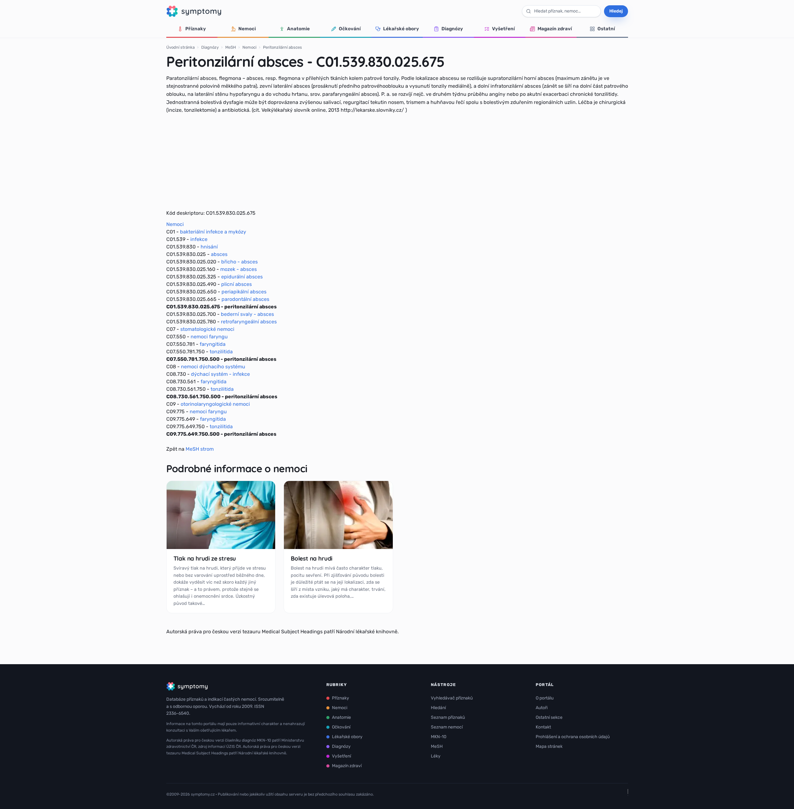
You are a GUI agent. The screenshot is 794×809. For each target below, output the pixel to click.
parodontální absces (245, 299)
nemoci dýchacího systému (213, 367)
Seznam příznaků (448, 717)
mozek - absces (238, 269)
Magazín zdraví (555, 29)
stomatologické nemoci (207, 329)
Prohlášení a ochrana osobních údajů (573, 736)
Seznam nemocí (447, 727)
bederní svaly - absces (247, 314)
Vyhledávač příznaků (452, 698)
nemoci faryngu (209, 337)
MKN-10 (438, 736)
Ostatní (606, 29)
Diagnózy (452, 29)
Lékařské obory (401, 29)
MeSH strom (200, 449)
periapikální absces (244, 292)
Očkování (350, 29)
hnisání (209, 247)
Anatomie (298, 29)
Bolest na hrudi (311, 558)
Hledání (438, 707)
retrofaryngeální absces (249, 322)
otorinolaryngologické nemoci (215, 404)
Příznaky (195, 29)
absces (219, 254)
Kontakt (543, 727)
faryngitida (213, 344)
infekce (198, 239)
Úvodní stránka (180, 47)
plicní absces (236, 284)
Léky (436, 756)
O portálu (544, 698)
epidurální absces (242, 277)
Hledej (616, 11)
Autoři (542, 707)
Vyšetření (503, 29)
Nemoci (247, 29)
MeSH (230, 47)
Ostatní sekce (549, 717)
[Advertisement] (397, 161)
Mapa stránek (549, 746)
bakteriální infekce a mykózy (213, 232)
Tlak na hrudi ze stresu (204, 558)
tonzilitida (221, 352)
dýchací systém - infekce (220, 374)
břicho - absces (239, 262)
